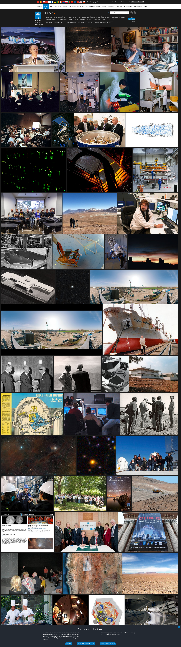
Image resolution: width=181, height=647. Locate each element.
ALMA (65, 17)
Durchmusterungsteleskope (103, 22)
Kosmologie (82, 17)
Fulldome (115, 17)
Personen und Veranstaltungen (97, 19)
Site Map (123, 2)
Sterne (90, 22)
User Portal (141, 2)
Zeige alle (49, 17)
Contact (117, 2)
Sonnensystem (71, 22)
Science (134, 2)
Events (98, 6)
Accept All (68, 643)
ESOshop (65, 6)
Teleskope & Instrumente (77, 6)
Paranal (83, 19)
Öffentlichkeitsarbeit (108, 6)
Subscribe (111, 2)
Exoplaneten (106, 17)
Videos (51, 6)
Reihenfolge (132, 19)
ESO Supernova (95, 17)
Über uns (39, 6)
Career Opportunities (140, 6)
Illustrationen (62, 19)
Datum (133, 21)
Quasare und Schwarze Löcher (55, 22)
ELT (88, 17)
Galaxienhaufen (51, 19)
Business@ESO (128, 6)
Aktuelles (58, 6)
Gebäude (111, 19)
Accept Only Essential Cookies (85, 643)
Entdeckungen (90, 6)
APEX (70, 17)
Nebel (77, 19)
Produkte (119, 6)
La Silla (71, 19)
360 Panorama (58, 17)
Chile (74, 17)
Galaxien (122, 17)
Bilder (46, 6)
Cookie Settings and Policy (107, 643)
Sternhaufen (82, 22)
